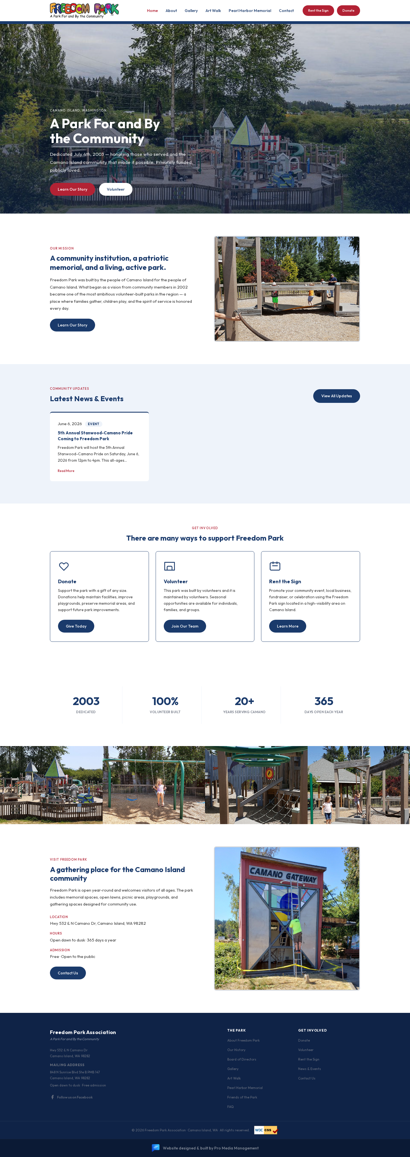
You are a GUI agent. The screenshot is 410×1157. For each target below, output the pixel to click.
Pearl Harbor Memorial (250, 10)
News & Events (309, 1069)
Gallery (191, 10)
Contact (286, 10)
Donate (348, 10)
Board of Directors (241, 1059)
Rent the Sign (318, 10)
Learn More (287, 626)
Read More (66, 471)
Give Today (76, 626)
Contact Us (68, 973)
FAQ (230, 1107)
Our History (236, 1050)
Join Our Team (185, 626)
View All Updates (336, 395)
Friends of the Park (242, 1097)
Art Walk (213, 10)
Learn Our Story (72, 189)
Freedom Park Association (83, 1032)
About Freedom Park (243, 1040)
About (171, 10)
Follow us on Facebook (75, 1097)
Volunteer (116, 189)
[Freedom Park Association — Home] (84, 10)
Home (152, 10)
